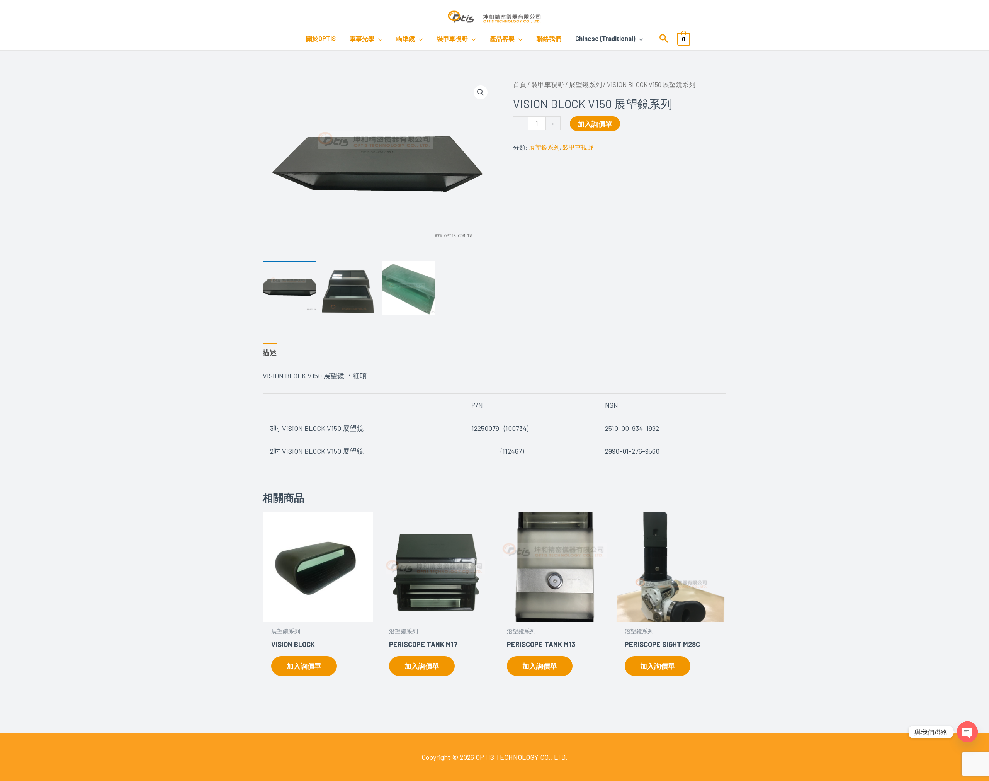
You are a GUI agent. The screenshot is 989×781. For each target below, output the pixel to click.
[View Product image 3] (408, 288)
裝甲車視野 (547, 84)
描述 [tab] (270, 352)
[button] (664, 39)
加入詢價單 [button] (304, 666)
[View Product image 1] (289, 288)
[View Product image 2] (349, 288)
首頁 (519, 84)
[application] (378, 38)
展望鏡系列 (585, 84)
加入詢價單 (595, 123)
